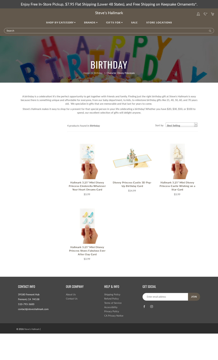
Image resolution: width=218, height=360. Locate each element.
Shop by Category (60, 22)
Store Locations (159, 22)
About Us (71, 294)
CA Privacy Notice (113, 315)
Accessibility (110, 307)
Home (86, 73)
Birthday (98, 73)
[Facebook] (144, 306)
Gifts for (113, 22)
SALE (134, 22)
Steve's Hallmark (109, 12)
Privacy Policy (111, 311)
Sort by (159, 125)
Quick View (87, 159)
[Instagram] (151, 306)
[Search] (209, 30)
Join (194, 296)
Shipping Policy (112, 294)
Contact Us (72, 298)
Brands (90, 22)
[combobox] (182, 124)
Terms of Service (113, 303)
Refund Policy (111, 298)
